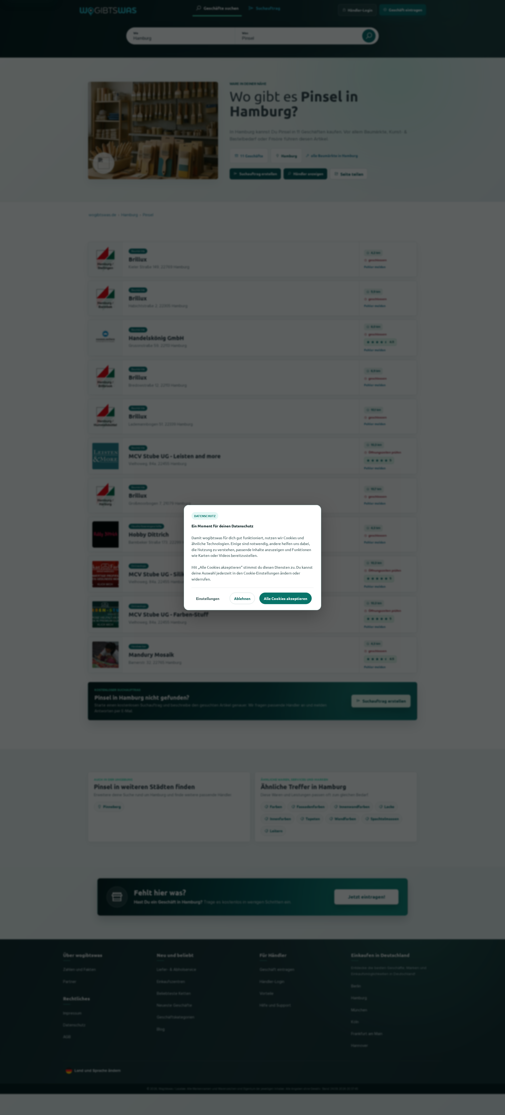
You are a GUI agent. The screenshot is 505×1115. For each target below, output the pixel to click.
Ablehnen (242, 598)
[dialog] (252, 557)
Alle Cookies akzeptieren (285, 598)
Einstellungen (207, 598)
